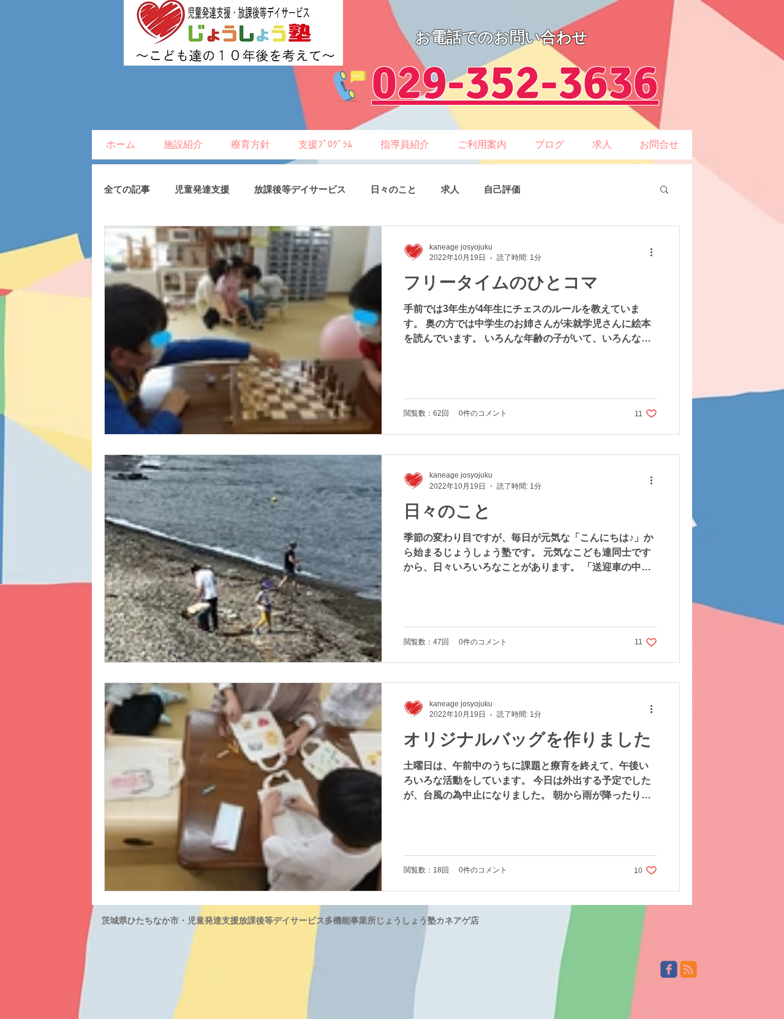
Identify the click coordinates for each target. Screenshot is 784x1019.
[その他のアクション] (655, 252)
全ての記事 (127, 189)
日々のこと (394, 189)
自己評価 (502, 189)
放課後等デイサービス (300, 189)
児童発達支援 (202, 189)
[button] (664, 190)
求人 (450, 189)
